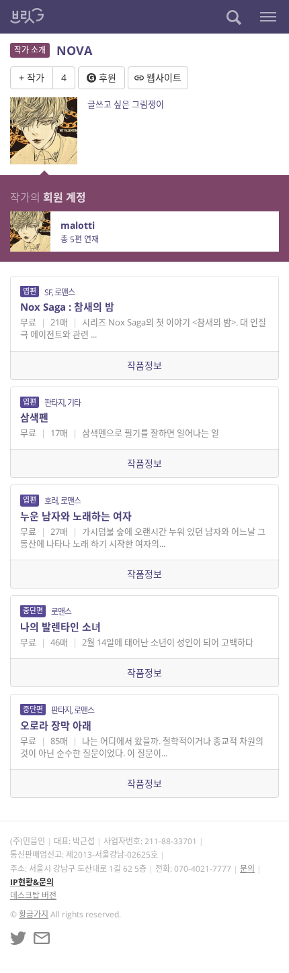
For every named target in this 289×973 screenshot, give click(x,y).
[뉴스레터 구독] (42, 938)
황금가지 (33, 914)
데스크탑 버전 (33, 895)
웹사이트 (162, 77)
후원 (106, 77)
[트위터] (18, 938)
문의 (247, 868)
